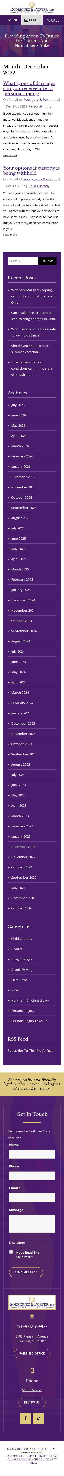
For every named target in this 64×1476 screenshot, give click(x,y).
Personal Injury (39, 106)
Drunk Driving (22, 969)
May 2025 (18, 549)
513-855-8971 (32, 1390)
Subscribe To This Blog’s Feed (31, 1050)
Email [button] (34, 20)
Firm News (19, 980)
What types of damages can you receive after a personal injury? (29, 88)
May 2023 (18, 795)
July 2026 (18, 405)
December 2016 (23, 898)
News (15, 990)
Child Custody (38, 186)
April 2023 (18, 805)
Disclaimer (17, 1242)
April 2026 (18, 436)
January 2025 (21, 590)
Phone (14, 1166)
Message (16, 1210)
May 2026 (18, 425)
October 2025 (21, 497)
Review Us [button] (32, 1402)
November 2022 (23, 857)
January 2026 (21, 466)
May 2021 (18, 888)
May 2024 (18, 672)
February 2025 (22, 579)
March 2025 (20, 569)
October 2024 (21, 621)
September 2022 (23, 877)
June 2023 (18, 785)
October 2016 (21, 908)
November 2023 (23, 734)
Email (14, 1188)
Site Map (28, 1455)
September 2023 (23, 754)
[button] (10, 19)
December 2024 (23, 600)
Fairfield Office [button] (32, 1353)
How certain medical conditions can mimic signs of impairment (32, 368)
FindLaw (32, 1462)
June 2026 (18, 415)
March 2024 (20, 692)
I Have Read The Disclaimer (26, 1255)
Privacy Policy (46, 1455)
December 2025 (23, 477)
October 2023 (21, 744)
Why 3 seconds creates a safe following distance (33, 332)
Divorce (17, 949)
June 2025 (18, 538)
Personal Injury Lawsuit (29, 1021)
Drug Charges (21, 959)
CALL (55, 20)
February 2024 (22, 703)
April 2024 (18, 682)
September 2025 (23, 508)
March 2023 (20, 816)
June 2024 (18, 662)
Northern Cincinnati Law (30, 1000)
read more (10, 155)
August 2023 (20, 764)
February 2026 (22, 456)
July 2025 (18, 528)
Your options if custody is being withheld (31, 171)
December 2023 (23, 723)
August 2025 (20, 518)
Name (14, 1144)
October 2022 (21, 867)
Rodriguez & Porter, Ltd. (41, 99)
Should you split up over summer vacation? (30, 349)
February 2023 (22, 826)
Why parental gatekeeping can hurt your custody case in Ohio (33, 296)
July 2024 (18, 651)
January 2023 (21, 836)
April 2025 (18, 559)
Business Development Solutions (30, 1459)
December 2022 (23, 847)
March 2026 (20, 446)
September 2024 (23, 631)
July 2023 (18, 775)
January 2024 (21, 713)
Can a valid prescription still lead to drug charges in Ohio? (33, 316)
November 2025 (23, 487)
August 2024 (20, 641)
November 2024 (23, 610)
